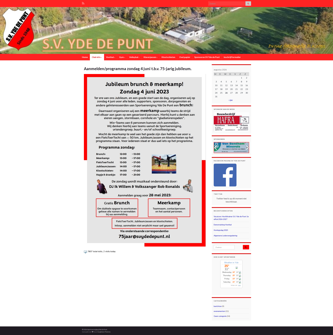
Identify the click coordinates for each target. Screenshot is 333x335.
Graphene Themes (104, 332)
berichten (218, 306)
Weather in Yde (231, 262)
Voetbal (110, 57)
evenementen (219, 311)
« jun (231, 100)
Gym (121, 57)
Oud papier (184, 57)
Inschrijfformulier (232, 57)
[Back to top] (327, 329)
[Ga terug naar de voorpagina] (166, 30)
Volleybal (134, 57)
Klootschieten (168, 57)
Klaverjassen (150, 57)
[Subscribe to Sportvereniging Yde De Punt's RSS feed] (83, 3)
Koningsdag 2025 (221, 230)
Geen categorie (220, 316)
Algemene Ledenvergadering (225, 235)
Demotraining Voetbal (223, 225)
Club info (96, 57)
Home (85, 57)
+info (239, 285)
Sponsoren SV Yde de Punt (207, 57)
